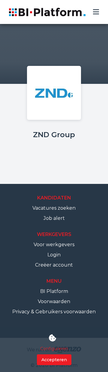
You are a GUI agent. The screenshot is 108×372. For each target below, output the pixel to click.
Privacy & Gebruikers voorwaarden (54, 311)
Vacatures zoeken (54, 208)
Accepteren (54, 359)
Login (54, 255)
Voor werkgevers (54, 244)
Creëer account (54, 265)
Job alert (54, 218)
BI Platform (54, 291)
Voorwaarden (54, 301)
